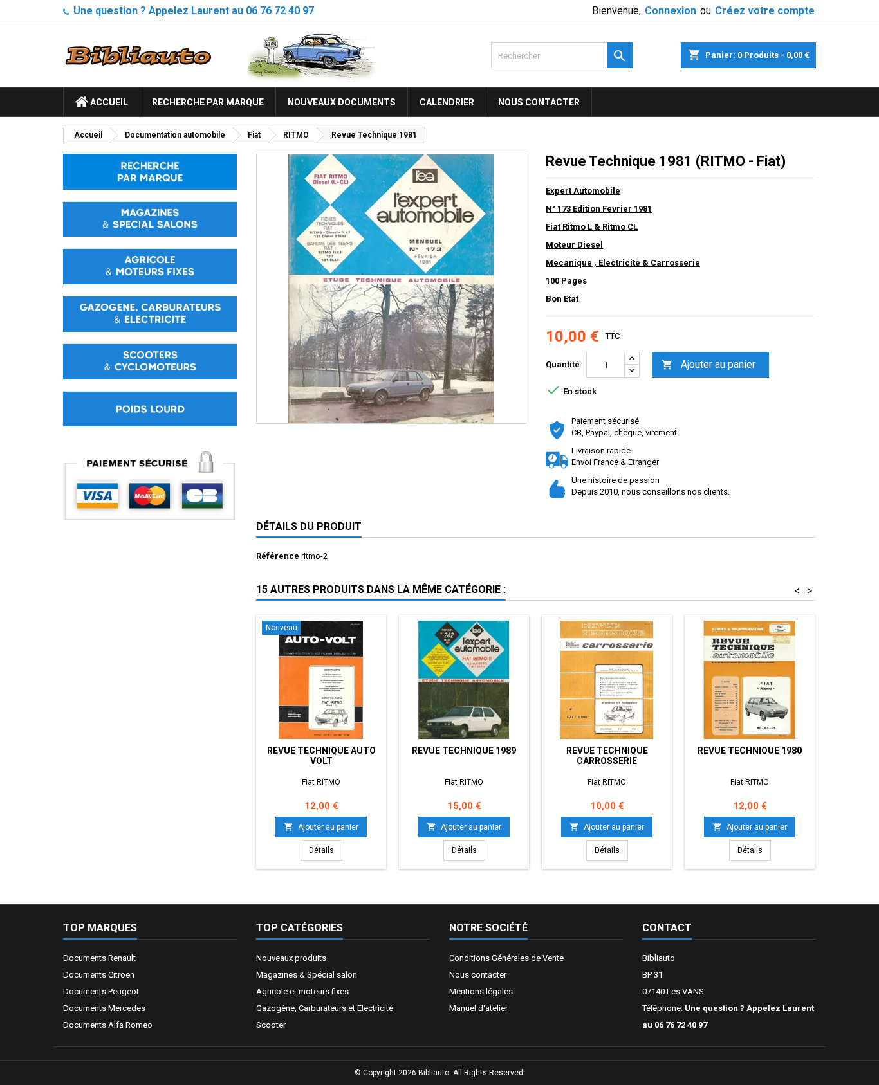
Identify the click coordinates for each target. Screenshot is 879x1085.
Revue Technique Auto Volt (321, 755)
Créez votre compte (765, 11)
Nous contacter (539, 102)
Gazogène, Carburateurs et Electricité (324, 1008)
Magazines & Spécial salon (306, 975)
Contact (667, 928)
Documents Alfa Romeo (108, 1025)
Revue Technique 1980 (750, 750)
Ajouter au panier (708, 364)
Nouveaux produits (291, 958)
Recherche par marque (208, 102)
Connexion (670, 11)
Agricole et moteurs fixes (302, 991)
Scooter (271, 1025)
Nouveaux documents (342, 102)
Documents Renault (99, 958)
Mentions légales (481, 991)
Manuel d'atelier (478, 1008)
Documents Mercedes (104, 1008)
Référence (277, 556)
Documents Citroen (98, 975)
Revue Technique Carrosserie (607, 755)
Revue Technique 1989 (464, 750)
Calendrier (447, 102)
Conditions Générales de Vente (506, 958)
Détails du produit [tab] (309, 526)
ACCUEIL (108, 102)
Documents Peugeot (101, 991)
